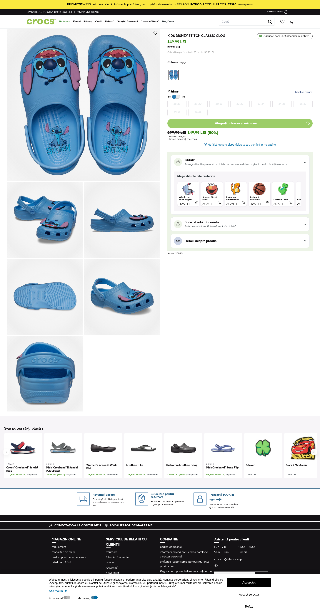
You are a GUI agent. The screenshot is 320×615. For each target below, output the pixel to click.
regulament (59, 547)
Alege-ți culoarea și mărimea (236, 123)
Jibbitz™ (109, 21)
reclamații (112, 567)
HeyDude (168, 21)
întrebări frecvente (117, 557)
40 (216, 565)
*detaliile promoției (245, 5)
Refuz (249, 606)
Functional (56, 598)
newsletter (112, 573)
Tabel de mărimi (304, 92)
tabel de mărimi (61, 562)
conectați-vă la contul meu (77, 525)
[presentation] (6, 452)
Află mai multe (58, 591)
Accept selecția (249, 594)
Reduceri (64, 21)
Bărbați (88, 21)
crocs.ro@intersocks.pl (228, 559)
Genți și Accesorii (127, 21)
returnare (111, 552)
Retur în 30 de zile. (87, 12)
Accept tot (248, 582)
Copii (98, 21)
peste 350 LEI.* (50, 12)
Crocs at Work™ (150, 21)
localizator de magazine (131, 525)
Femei (77, 21)
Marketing (84, 598)
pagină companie (171, 547)
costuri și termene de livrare (69, 557)
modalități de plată (63, 552)
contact (111, 562)
